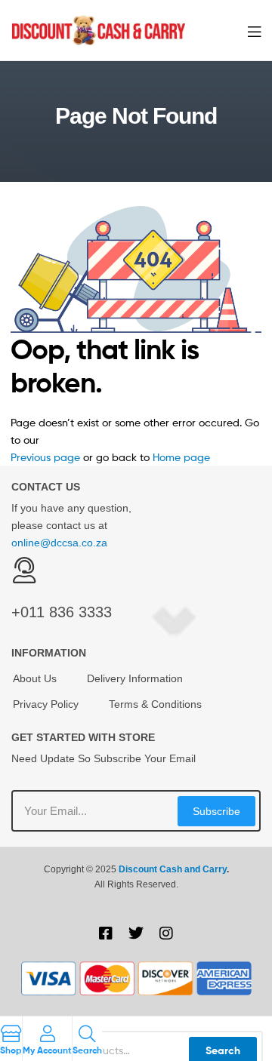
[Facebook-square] (105, 933)
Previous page (45, 457)
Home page (181, 457)
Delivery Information (135, 678)
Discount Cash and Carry (173, 869)
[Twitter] (136, 933)
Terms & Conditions (155, 704)
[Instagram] (166, 933)
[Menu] (254, 30)
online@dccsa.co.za (59, 543)
